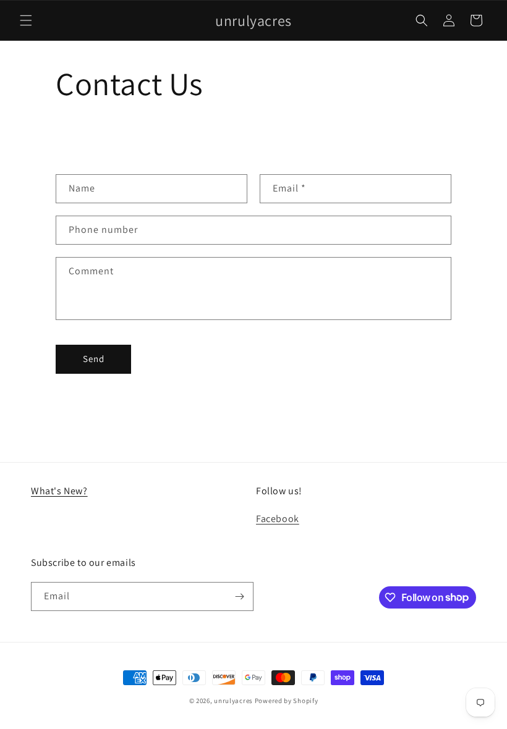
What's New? (59, 490)
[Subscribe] (239, 596)
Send (93, 358)
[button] (26, 20)
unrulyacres (233, 700)
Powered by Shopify (286, 700)
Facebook (277, 518)
